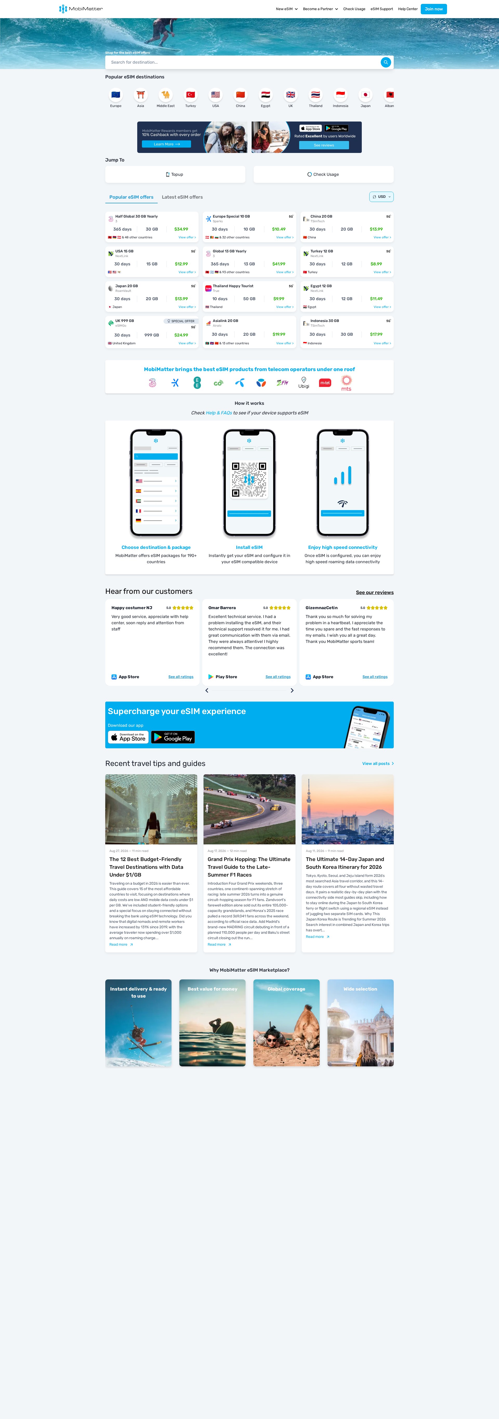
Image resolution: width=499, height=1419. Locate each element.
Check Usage (354, 9)
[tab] (131, 197)
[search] (386, 62)
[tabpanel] (249, 277)
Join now (434, 8)
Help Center (408, 9)
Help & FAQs (219, 413)
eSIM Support (382, 9)
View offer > (187, 237)
